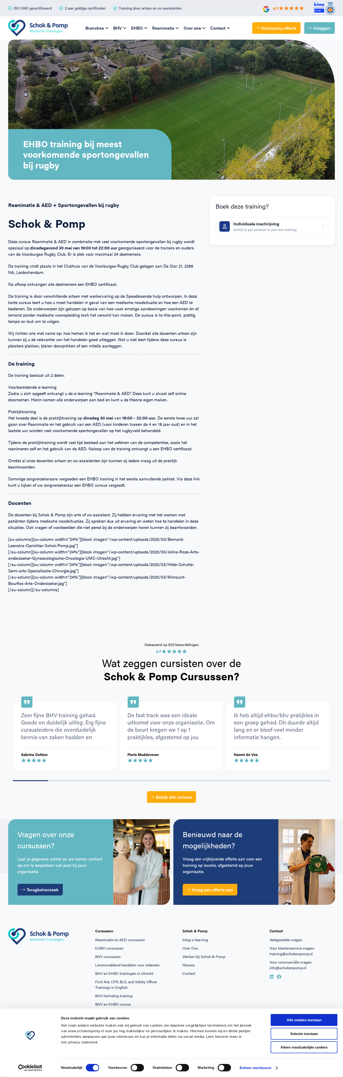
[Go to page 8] (312, 780)
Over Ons (190, 948)
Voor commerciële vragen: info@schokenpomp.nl (291, 964)
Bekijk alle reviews (174, 797)
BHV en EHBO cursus (113, 1004)
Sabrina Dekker (34, 754)
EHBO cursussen (109, 948)
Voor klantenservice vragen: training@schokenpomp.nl (292, 950)
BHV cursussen (108, 956)
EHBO (137, 28)
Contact (217, 28)
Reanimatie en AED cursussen (120, 939)
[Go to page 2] (101, 780)
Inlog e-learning (195, 939)
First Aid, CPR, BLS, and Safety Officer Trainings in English (126, 984)
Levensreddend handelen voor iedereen (127, 965)
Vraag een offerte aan (212, 889)
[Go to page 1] (65, 780)
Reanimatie (163, 28)
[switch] (137, 1067)
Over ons (192, 28)
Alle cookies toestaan (304, 1020)
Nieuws (188, 965)
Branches (94, 28)
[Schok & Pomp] (38, 28)
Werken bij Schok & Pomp (203, 956)
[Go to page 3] (136, 780)
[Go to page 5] (206, 780)
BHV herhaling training (114, 995)
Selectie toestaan (304, 1034)
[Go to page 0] (30, 780)
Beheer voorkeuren (255, 1068)
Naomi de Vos (246, 754)
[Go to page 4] (171, 780)
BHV (117, 28)
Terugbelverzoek (43, 889)
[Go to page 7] (277, 780)
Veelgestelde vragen (286, 939)
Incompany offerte (278, 28)
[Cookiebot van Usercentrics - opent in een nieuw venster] (30, 1067)
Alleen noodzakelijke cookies (304, 1047)
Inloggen (322, 28)
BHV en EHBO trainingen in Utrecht (124, 973)
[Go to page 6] (242, 780)
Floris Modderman (143, 754)
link (196, 479)
